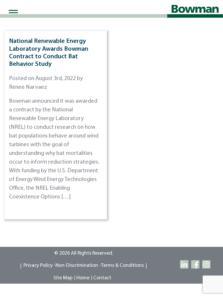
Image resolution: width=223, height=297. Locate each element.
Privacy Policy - (39, 265)
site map (63, 278)
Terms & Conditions (122, 265)
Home (82, 278)
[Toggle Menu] (12, 13)
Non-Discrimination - (78, 265)
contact (102, 278)
